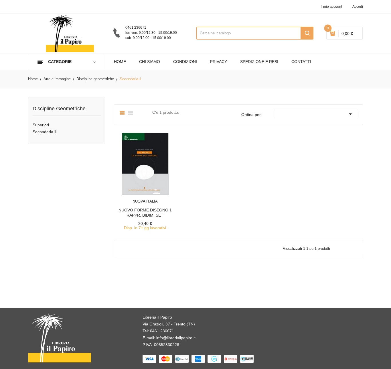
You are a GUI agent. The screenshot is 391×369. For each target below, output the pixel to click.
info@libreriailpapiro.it (176, 337)
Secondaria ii (44, 131)
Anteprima (132, 198)
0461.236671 (162, 331)
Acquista (150, 198)
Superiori (41, 125)
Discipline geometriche (59, 108)
